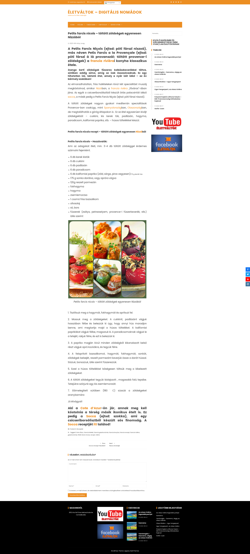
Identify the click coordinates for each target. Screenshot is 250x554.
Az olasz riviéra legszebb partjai (167, 57)
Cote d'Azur (79, 432)
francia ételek (88, 432)
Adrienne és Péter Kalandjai (77, 15)
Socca (91, 416)
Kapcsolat (103, 25)
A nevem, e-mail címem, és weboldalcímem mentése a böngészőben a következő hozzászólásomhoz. (107, 491)
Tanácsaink (91, 25)
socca (71, 96)
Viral (126, 551)
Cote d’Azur (90, 408)
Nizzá (99, 88)
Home (72, 25)
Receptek (80, 429)
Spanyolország (112, 107)
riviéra (98, 435)
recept (92, 435)
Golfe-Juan (159, 108)
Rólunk (80, 25)
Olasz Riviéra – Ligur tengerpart (167, 82)
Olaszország (135, 107)
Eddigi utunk (115, 25)
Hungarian (111, 2)
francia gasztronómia (101, 432)
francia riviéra (102, 61)
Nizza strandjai (114, 444)
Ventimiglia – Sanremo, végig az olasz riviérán (168, 73)
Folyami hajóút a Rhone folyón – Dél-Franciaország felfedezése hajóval (167, 99)
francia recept (124, 432)
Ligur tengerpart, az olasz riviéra (168, 89)
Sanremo (158, 64)
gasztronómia (72, 435)
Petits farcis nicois (84, 435)
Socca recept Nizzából (97, 444)
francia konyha (114, 432)
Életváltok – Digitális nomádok (105, 12)
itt (95, 424)
